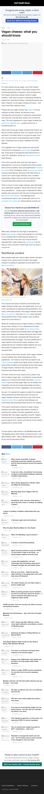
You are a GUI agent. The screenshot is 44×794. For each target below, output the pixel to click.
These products (7, 362)
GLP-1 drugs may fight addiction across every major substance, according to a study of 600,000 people (26, 624)
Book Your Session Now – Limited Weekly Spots (22, 764)
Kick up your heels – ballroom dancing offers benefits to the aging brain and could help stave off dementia (26, 574)
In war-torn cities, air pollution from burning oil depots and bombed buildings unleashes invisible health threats (26, 474)
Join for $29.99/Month (22, 224)
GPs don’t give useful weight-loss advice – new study (26, 699)
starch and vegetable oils (11, 123)
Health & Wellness (22, 785)
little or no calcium (8, 314)
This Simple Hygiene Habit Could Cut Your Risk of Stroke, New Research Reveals (20, 643)
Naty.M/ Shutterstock (7, 300)
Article (9, 28)
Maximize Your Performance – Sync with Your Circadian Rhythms (22, 614)
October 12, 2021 (17, 587)
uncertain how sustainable (11, 201)
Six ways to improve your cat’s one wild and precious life (26, 691)
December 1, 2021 (17, 676)
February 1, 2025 (9, 646)
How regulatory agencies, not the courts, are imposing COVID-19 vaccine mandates (26, 719)
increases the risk (34, 170)
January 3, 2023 (16, 578)
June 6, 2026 (15, 694)
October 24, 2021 (17, 722)
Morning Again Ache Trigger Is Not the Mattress (24, 493)
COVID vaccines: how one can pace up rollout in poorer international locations (22, 605)
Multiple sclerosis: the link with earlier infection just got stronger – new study (22, 682)
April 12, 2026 (16, 507)
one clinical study (33, 329)
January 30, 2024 (17, 742)
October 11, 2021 (17, 496)
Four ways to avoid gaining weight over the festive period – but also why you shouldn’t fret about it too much (26, 709)
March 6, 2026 (16, 628)
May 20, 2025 (15, 600)
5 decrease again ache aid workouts (23, 520)
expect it (31, 110)
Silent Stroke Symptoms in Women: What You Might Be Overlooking (25, 484)
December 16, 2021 (17, 666)
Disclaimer (34, 785)
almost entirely (25, 150)
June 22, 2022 (6, 39)
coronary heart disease (11, 195)
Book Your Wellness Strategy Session (22, 21)
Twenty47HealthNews (8, 785)
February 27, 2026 (17, 487)
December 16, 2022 (17, 703)
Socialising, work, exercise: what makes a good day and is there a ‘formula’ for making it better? (26, 502)
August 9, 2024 (8, 618)
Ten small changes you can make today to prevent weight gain (26, 584)
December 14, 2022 (17, 557)
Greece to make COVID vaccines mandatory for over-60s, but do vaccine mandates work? (26, 672)
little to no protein (8, 265)
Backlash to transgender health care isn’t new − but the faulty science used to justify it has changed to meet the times (26, 738)
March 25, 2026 (16, 478)
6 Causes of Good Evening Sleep (22, 543)
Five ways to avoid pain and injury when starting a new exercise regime (25, 651)
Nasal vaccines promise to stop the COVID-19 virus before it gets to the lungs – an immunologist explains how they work (26, 552)
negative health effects (10, 400)
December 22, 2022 (17, 714)
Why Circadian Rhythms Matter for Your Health (19, 528)
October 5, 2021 (8, 609)
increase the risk (32, 155)
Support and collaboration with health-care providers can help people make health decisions (26, 661)
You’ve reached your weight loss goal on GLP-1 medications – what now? (25, 728)
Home (3, 28)
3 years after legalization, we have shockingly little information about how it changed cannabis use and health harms (25, 563)
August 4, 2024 (16, 637)
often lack (26, 314)
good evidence (12, 234)
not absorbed (30, 242)
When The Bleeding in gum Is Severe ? (24, 535)
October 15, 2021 (17, 568)
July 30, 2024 (7, 530)
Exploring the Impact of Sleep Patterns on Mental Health (25, 634)
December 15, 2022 (17, 468)
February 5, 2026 (17, 731)
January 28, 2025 (9, 516)
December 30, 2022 (17, 655)
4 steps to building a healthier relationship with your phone (21, 512)
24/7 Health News (22, 3)
